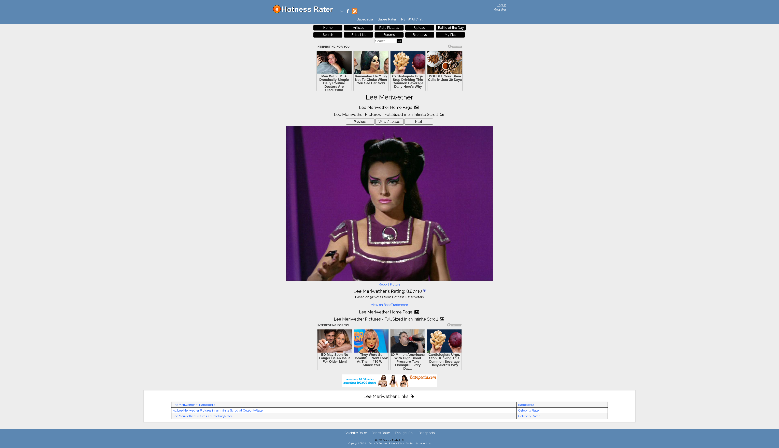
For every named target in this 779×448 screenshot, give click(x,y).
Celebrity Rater (529, 410)
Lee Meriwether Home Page (386, 107)
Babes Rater (387, 19)
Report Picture (389, 284)
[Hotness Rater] (304, 12)
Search (328, 35)
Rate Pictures (389, 28)
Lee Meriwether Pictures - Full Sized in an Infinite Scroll (386, 114)
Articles (358, 28)
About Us (425, 443)
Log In (501, 5)
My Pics (450, 35)
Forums (389, 35)
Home (327, 28)
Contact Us (412, 443)
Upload (419, 28)
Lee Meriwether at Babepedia (194, 405)
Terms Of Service (378, 443)
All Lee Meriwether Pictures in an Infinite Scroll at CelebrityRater (218, 410)
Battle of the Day (451, 28)
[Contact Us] (342, 12)
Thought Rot (404, 433)
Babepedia (365, 19)
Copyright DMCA (357, 443)
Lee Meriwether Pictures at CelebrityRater (202, 416)
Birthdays (420, 35)
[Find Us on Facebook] (348, 12)
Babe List (358, 35)
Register (500, 9)
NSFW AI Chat (412, 19)
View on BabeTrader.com (389, 305)
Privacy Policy (396, 443)
